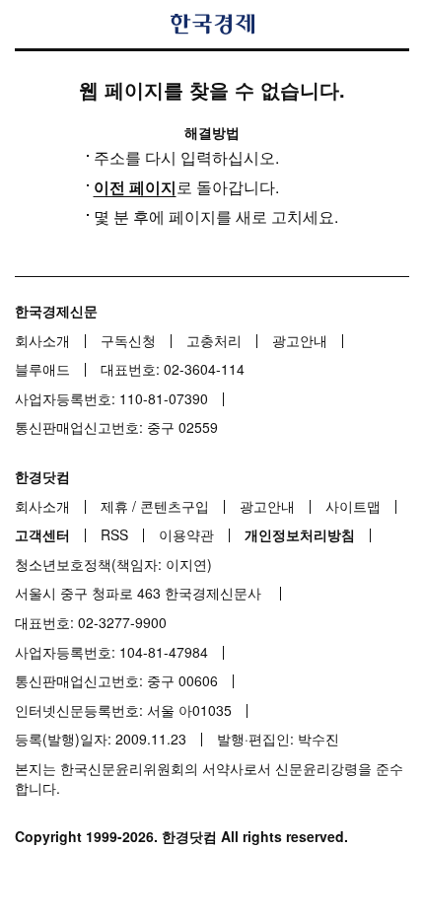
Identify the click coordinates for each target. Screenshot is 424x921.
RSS (114, 534)
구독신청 (128, 340)
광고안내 (299, 340)
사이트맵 (353, 506)
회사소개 (42, 340)
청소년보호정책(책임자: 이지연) (113, 564)
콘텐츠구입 (174, 506)
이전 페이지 (135, 187)
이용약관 (186, 534)
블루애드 (42, 369)
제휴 (114, 506)
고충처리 (214, 340)
